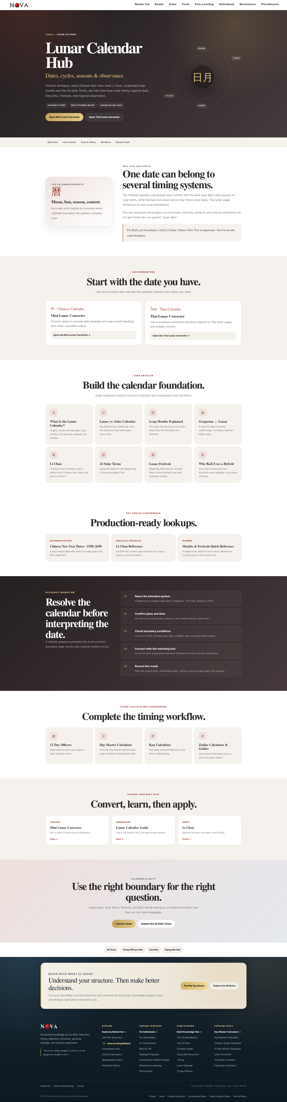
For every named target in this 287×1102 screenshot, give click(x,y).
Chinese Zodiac (185, 1048)
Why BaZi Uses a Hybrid (216, 463)
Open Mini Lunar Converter (64, 117)
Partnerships (145, 1071)
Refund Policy (240, 1096)
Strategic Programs (149, 1054)
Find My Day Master (194, 985)
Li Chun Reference (129, 546)
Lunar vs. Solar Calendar (118, 421)
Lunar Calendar (185, 1065)
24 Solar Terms (110, 463)
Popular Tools (223, 1026)
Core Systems (185, 1026)
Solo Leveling (204, 4)
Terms (162, 1096)
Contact (80, 1086)
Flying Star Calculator (225, 1065)
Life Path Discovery (112, 1037)
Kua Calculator (160, 744)
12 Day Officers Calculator (227, 1048)
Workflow (106, 142)
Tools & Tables (88, 142)
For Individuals (147, 1031)
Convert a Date (124, 923)
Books (159, 4)
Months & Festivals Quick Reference (208, 546)
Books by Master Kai (113, 1031)
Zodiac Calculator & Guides (213, 746)
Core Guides (69, 142)
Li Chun (56, 463)
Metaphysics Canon (112, 1060)
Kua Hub (153, 949)
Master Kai (142, 4)
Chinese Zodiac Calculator (227, 1043)
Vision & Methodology (63, 1086)
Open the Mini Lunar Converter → (72, 335)
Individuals (226, 4)
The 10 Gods (183, 1043)
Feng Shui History (111, 1065)
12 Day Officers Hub (133, 949)
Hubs (172, 4)
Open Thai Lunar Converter (104, 117)
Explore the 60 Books (224, 985)
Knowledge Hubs (111, 1048)
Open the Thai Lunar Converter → (171, 335)
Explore (107, 1026)
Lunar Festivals (160, 463)
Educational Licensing (150, 1065)
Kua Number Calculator (226, 1037)
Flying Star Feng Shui (188, 1054)
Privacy (152, 1096)
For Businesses (147, 1037)
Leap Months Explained (166, 421)
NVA (49, 1026)
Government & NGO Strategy (154, 1060)
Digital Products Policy (220, 1096)
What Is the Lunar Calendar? (63, 423)
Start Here (53, 142)
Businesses (248, 4)
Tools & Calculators (112, 1054)
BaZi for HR (145, 1048)
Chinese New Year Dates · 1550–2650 (76, 546)
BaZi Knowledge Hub (188, 1031)
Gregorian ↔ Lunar (213, 421)
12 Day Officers (60, 744)
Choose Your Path (150, 1026)
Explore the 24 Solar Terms (156, 923)
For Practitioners (147, 1043)
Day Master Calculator (116, 744)
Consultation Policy (197, 1096)
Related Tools (123, 142)
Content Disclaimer (176, 1096)
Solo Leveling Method (118, 1043)
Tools (185, 4)
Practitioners (270, 4)
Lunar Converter (222, 1054)
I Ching (180, 1060)
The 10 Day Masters (187, 1037)
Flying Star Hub (172, 949)
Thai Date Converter (224, 1060)
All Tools (111, 949)
